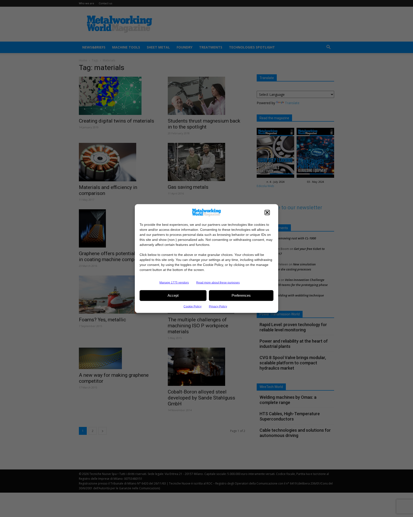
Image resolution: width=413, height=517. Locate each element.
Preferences (241, 295)
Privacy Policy (218, 306)
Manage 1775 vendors (174, 282)
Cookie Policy (192, 306)
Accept (173, 295)
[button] (267, 212)
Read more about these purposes (218, 282)
